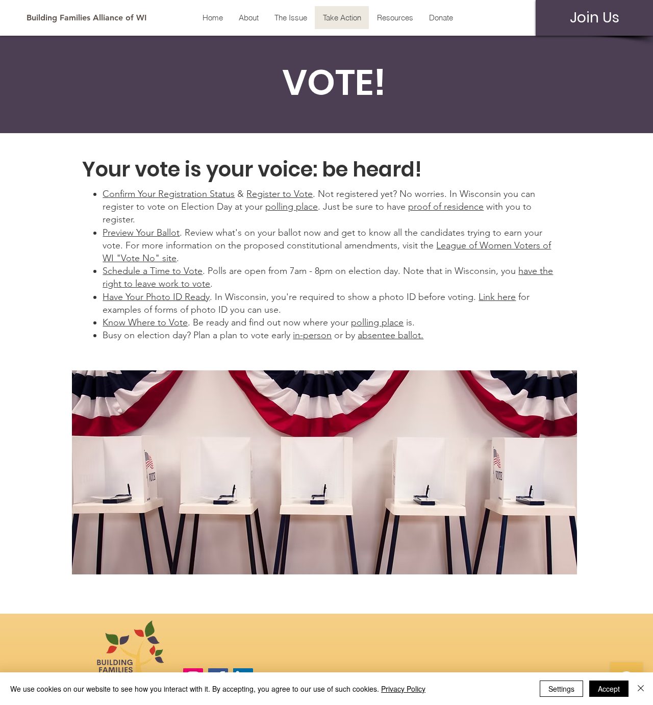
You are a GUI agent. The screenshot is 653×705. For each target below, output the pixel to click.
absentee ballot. (390, 335)
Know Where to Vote (145, 322)
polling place (291, 206)
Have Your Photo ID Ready (156, 297)
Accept (609, 689)
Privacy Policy (403, 689)
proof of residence (446, 206)
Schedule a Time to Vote (153, 270)
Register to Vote (279, 193)
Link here (497, 297)
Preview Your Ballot (141, 232)
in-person (312, 335)
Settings (561, 689)
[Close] (641, 689)
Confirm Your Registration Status (169, 193)
